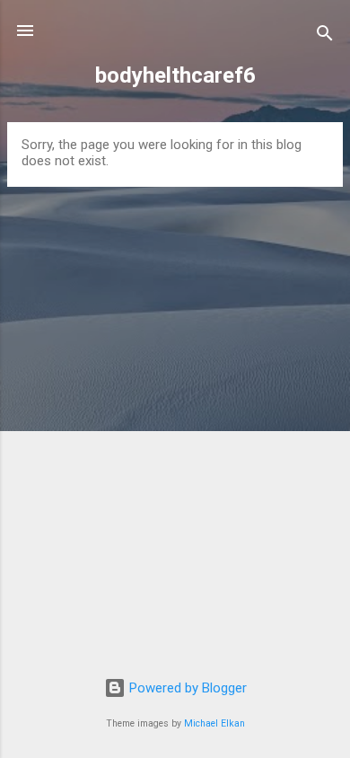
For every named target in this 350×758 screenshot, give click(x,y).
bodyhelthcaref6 (175, 75)
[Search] (325, 36)
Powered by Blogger (186, 688)
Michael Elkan (214, 723)
